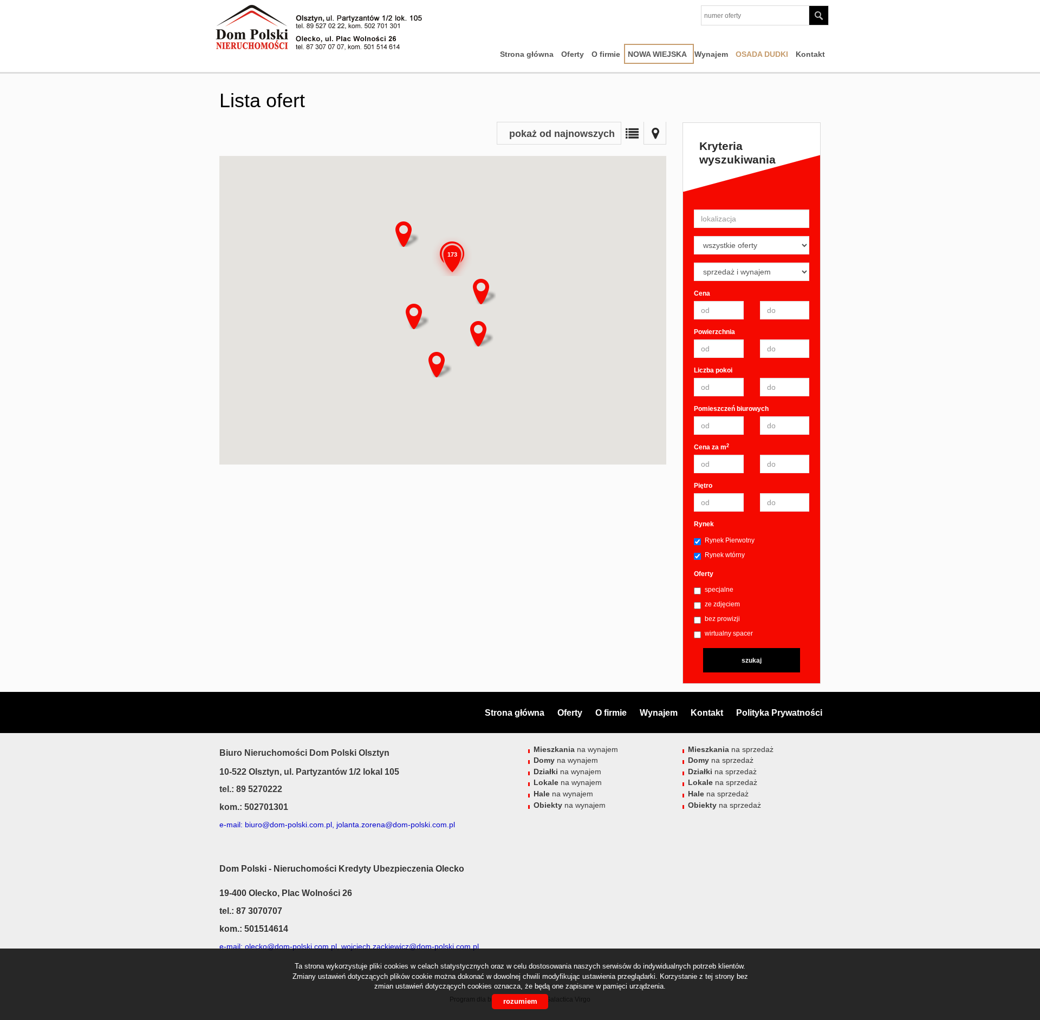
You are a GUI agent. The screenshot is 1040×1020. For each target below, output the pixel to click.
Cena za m (711, 447)
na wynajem (576, 749)
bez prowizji (722, 619)
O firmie (606, 54)
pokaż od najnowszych (562, 133)
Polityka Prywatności (779, 712)
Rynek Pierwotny (730, 540)
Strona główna (527, 54)
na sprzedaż (731, 749)
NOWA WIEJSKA (657, 54)
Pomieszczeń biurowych (731, 409)
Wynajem (711, 54)
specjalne (719, 589)
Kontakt (810, 54)
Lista (632, 133)
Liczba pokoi (713, 370)
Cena (702, 293)
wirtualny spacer (729, 633)
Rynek (704, 524)
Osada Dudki (762, 54)
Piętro (703, 485)
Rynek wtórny (725, 555)
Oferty (572, 54)
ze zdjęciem (722, 604)
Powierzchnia (714, 332)
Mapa (655, 133)
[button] (414, 313)
